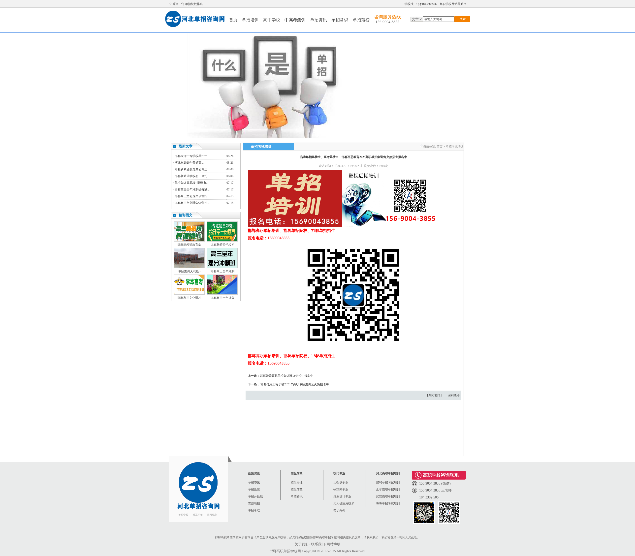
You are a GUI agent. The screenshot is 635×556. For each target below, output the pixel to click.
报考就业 (212, 514)
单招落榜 (361, 20)
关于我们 (302, 544)
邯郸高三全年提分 (222, 298)
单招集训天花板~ (189, 271)
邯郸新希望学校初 (222, 245)
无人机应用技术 (343, 503)
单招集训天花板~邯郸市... (191, 183)
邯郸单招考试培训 (388, 482)
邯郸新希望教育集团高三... (192, 169)
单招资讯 (318, 20)
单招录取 (254, 510)
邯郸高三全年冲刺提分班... (192, 189)
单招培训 (250, 20)
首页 (175, 4)
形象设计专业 (342, 496)
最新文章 (185, 146)
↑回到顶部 (453, 395)
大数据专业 (340, 482)
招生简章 (297, 489)
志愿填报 (254, 503)
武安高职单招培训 (388, 496)
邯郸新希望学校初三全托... (192, 176)
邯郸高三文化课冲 (189, 298)
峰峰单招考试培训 (388, 503)
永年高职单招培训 (388, 489)
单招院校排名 (194, 4)
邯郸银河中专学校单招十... (192, 156)
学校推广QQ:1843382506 (421, 4)
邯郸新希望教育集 (189, 245)
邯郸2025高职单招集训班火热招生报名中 (286, 375)
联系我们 (318, 544)
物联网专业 (340, 489)
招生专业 (297, 482)
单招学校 (183, 514)
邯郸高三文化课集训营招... (192, 196)
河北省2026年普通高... (189, 162)
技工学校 (198, 514)
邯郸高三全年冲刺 (222, 271)
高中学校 (271, 20)
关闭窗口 (434, 395)
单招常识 (339, 20)
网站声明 (334, 544)
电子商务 (339, 510)
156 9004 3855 (387, 22)
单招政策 (254, 489)
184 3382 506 (429, 497)
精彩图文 (185, 215)
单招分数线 (255, 496)
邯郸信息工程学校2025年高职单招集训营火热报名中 (294, 384)
